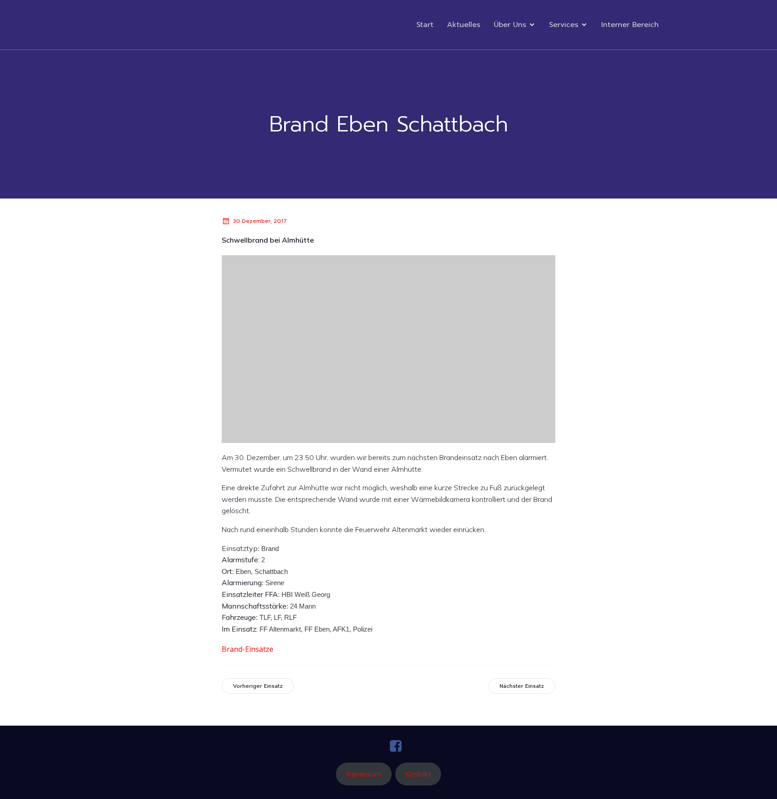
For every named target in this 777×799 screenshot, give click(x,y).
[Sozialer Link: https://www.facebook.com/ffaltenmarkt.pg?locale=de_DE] (399, 746)
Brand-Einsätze (247, 649)
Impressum (363, 773)
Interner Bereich (630, 24)
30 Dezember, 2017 (260, 221)
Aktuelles (463, 24)
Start (424, 24)
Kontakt (418, 773)
